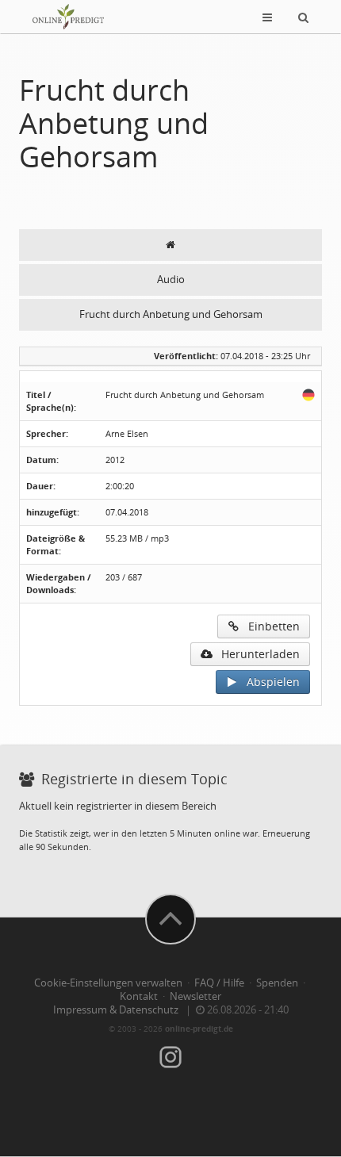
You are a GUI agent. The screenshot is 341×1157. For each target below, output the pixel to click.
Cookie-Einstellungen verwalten (108, 983)
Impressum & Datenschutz (115, 1010)
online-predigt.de (199, 1028)
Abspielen (268, 681)
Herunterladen (256, 653)
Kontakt (139, 996)
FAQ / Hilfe (219, 983)
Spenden (277, 983)
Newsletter (195, 996)
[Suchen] (303, 16)
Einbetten (269, 626)
